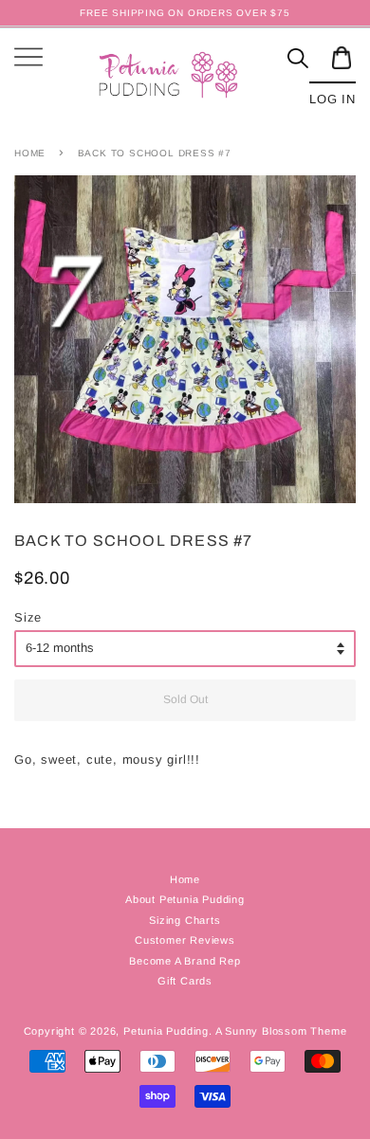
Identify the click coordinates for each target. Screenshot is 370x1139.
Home (30, 153)
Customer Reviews (185, 940)
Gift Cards (185, 980)
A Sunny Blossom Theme (281, 1031)
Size (28, 617)
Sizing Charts (184, 920)
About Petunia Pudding (185, 899)
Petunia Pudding (166, 1031)
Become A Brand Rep (184, 961)
